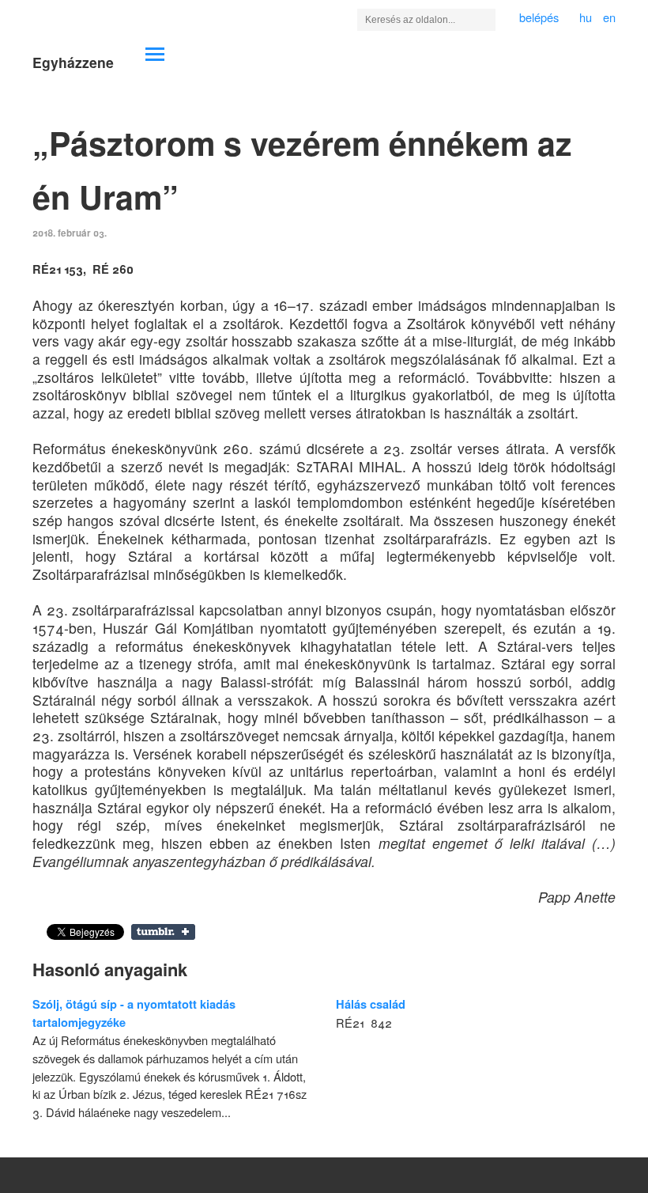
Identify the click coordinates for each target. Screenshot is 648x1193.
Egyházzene (73, 62)
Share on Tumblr (163, 932)
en (609, 17)
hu (585, 17)
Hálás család (370, 1004)
